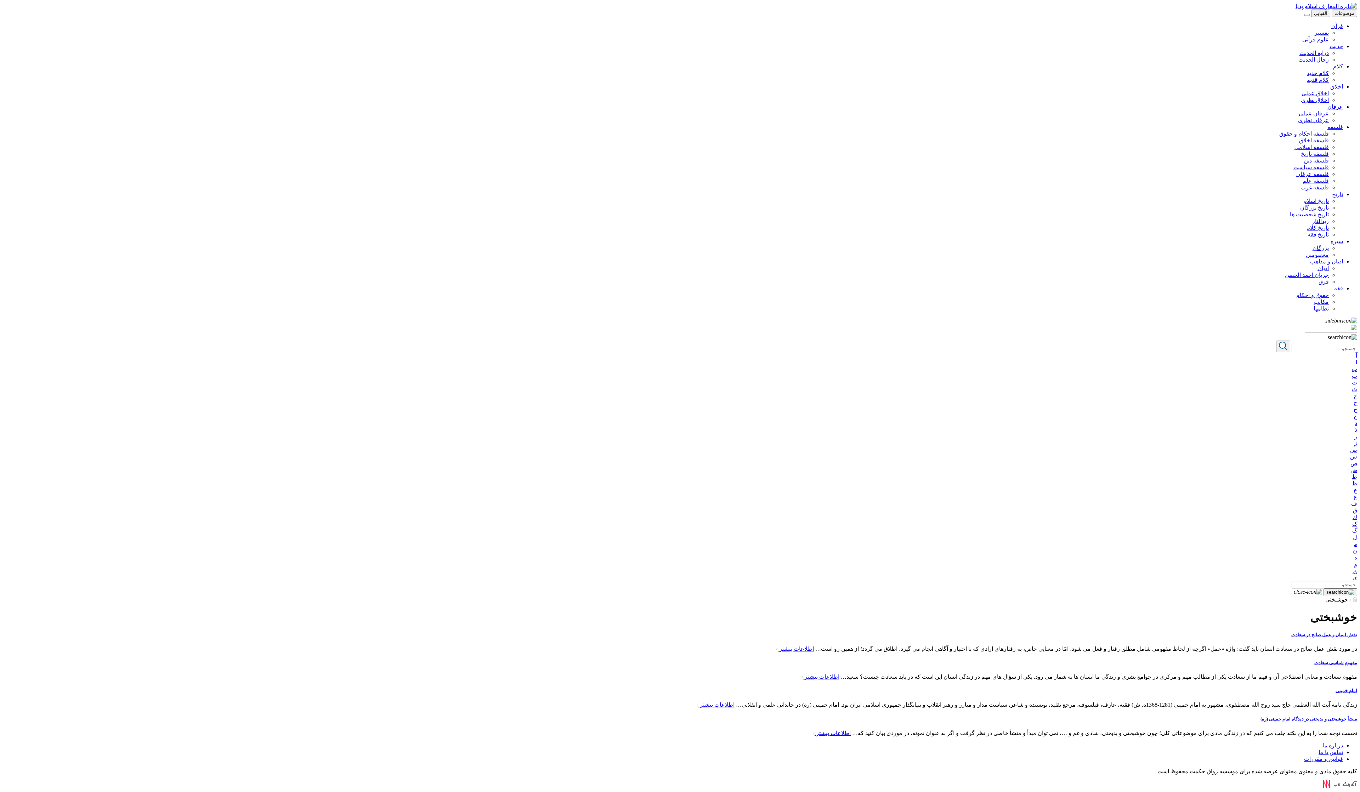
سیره (1337, 241)
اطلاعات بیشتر (796, 649)
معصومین (1317, 255)
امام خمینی (1346, 690)
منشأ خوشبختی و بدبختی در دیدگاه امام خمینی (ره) (1308, 719)
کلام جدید (1318, 73)
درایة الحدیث (1314, 53)
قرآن (1337, 26)
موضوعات (1344, 13)
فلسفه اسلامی (1311, 147)
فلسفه (1335, 127)
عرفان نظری (1313, 120)
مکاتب (1321, 302)
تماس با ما (1331, 752)
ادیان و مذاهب (1326, 261)
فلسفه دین (1316, 161)
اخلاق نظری (1315, 100)
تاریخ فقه (1318, 235)
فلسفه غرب (1314, 187)
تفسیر (1322, 33)
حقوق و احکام (1312, 295)
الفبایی (1320, 13)
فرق (1324, 282)
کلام (1338, 66)
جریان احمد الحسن (1307, 275)
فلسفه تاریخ (1315, 154)
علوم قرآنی (1315, 39)
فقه (1338, 288)
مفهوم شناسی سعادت (1335, 662)
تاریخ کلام (1318, 228)
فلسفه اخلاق (1314, 140)
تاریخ (1337, 194)
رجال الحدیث (1313, 60)
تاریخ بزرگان (1314, 208)
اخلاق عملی (1315, 93)
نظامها (1321, 309)
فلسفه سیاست (1311, 167)
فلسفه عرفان (1312, 174)
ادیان (1323, 268)
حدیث (1336, 46)
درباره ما (1332, 745)
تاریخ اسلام (1316, 201)
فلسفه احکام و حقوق (1304, 134)
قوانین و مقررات (1323, 759)
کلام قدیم (1318, 80)
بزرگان (1321, 248)
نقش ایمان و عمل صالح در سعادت (1324, 634)
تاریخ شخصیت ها (1309, 214)
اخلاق (1336, 87)
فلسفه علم (1316, 181)
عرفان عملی (1314, 113)
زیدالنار (1320, 221)
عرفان (1335, 107)
